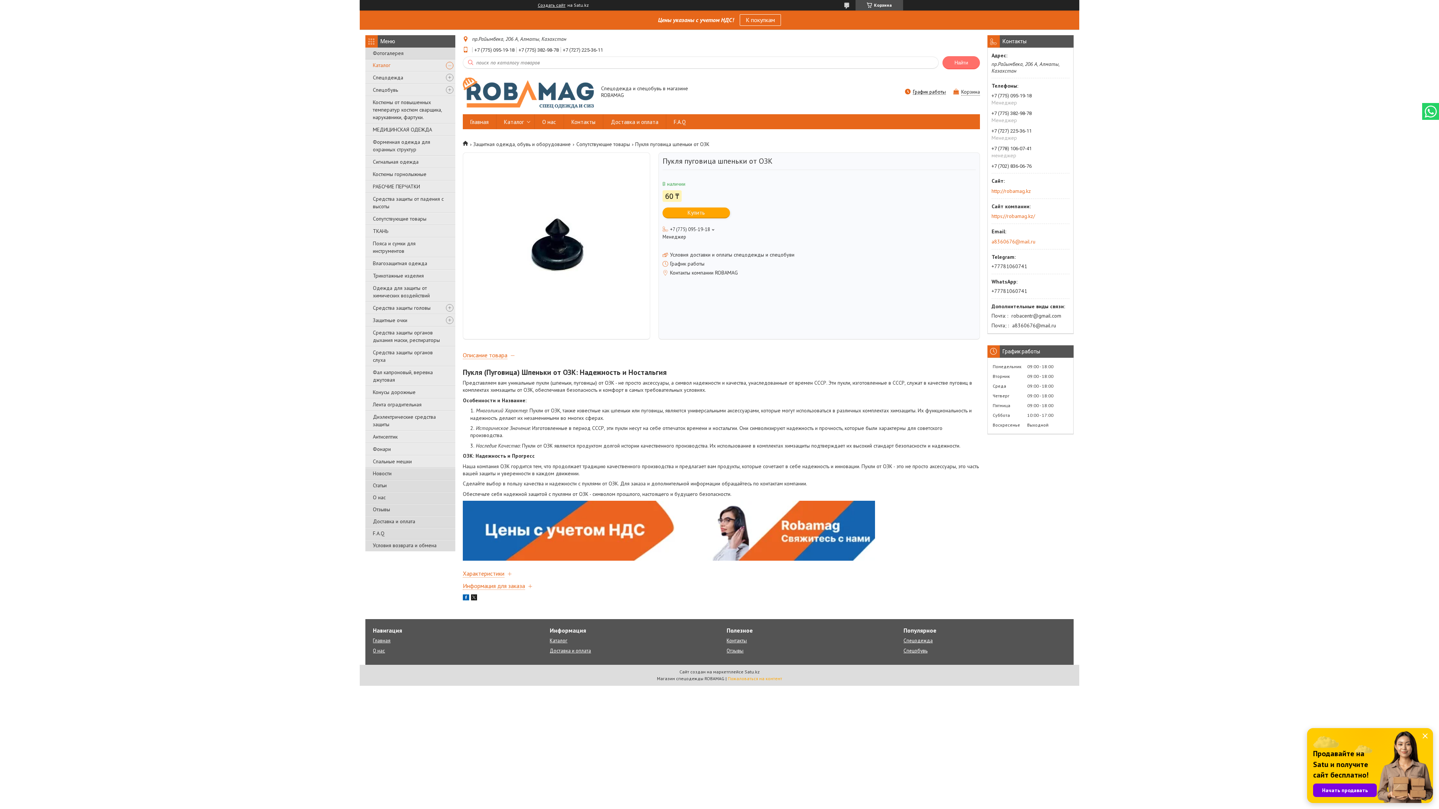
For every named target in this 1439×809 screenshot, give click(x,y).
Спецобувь (385, 90)
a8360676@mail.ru (1013, 241)
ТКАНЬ (380, 231)
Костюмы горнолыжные (399, 174)
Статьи (380, 485)
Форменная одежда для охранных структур (401, 146)
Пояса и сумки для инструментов (394, 247)
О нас (379, 497)
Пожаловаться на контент (755, 678)
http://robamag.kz (1011, 191)
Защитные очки (390, 320)
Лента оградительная (397, 404)
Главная (479, 122)
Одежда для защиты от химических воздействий (401, 292)
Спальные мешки (392, 461)
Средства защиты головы (402, 307)
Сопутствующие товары (399, 218)
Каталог (381, 65)
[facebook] (466, 598)
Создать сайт (551, 5)
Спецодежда (388, 77)
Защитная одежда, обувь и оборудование (522, 144)
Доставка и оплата (394, 521)
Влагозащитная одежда (400, 263)
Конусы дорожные (394, 392)
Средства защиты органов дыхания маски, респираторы (406, 336)
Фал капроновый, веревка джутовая (403, 376)
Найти (961, 63)
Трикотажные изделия (398, 275)
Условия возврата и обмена (405, 545)
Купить (696, 212)
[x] (474, 598)
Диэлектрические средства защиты (404, 420)
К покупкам (760, 20)
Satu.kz (752, 672)
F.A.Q (378, 533)
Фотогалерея (388, 53)
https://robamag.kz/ (1013, 216)
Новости (382, 473)
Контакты (583, 122)
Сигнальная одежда (396, 161)
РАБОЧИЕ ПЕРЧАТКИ (396, 186)
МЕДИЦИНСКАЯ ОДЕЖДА (402, 129)
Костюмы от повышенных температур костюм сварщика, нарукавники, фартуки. (407, 110)
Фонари (382, 449)
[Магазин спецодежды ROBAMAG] (528, 92)
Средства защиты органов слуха (403, 356)
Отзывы (381, 509)
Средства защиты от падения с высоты (408, 203)
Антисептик (385, 436)
